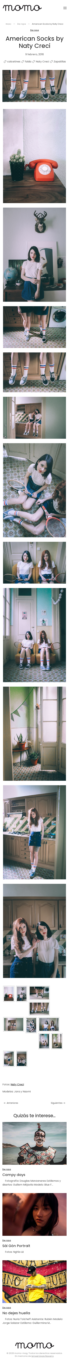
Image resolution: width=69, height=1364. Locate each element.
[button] (65, 8)
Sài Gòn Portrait (16, 1245)
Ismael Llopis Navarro (42, 1356)
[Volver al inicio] (22, 8)
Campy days (13, 1174)
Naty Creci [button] (17, 1084)
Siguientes (56, 1103)
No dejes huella (16, 1313)
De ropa (34, 30)
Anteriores (12, 1103)
